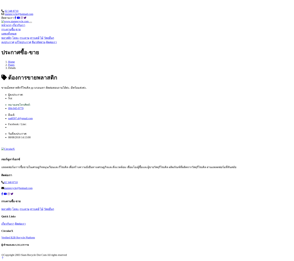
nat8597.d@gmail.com (20, 118)
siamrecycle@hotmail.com (19, 14)
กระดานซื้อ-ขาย (11, 29)
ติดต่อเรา (51, 42)
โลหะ (15, 37)
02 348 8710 (11, 11)
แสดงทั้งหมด (9, 33)
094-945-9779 (15, 108)
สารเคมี (34, 37)
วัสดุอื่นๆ (49, 37)
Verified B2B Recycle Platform (18, 237)
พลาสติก (6, 37)
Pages (11, 64)
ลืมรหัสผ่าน (38, 42)
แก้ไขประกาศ (23, 42)
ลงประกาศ (7, 42)
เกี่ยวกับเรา (18, 25)
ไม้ (41, 37)
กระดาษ (24, 37)
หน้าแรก (6, 25)
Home (11, 61)
